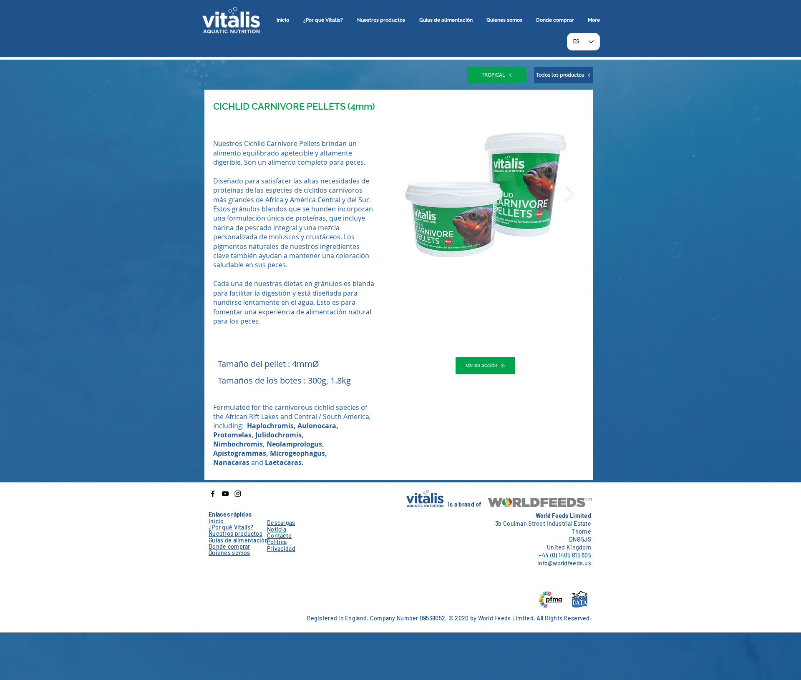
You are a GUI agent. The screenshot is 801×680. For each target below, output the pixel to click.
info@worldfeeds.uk (564, 563)
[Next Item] (569, 194)
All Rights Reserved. (564, 618)
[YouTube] (225, 493)
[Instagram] (238, 493)
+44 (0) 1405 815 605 (565, 555)
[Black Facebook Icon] (213, 493)
